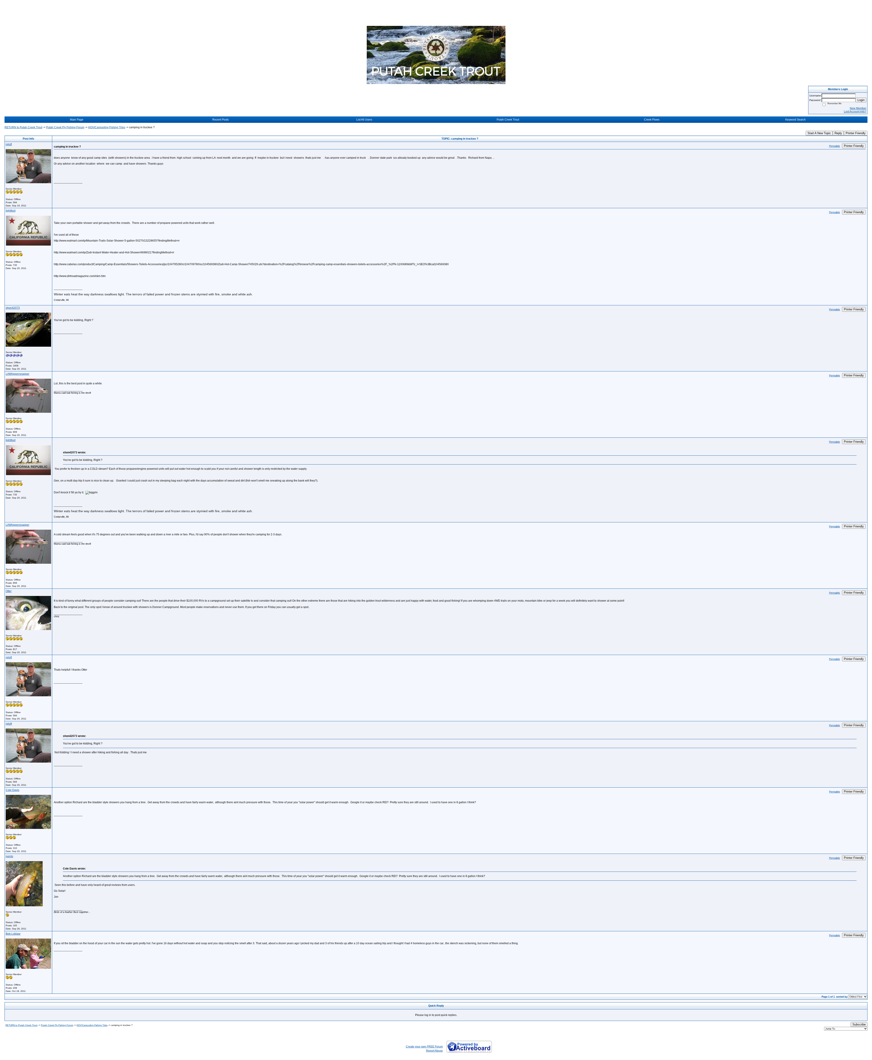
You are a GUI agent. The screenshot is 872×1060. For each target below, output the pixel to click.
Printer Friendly (856, 133)
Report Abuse (434, 1050)
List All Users (364, 119)
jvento (9, 856)
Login (861, 100)
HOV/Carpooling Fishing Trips (106, 127)
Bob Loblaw (13, 933)
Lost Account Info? (855, 111)
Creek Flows (651, 119)
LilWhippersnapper (17, 374)
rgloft (9, 144)
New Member (858, 108)
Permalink (834, 146)
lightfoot (10, 210)
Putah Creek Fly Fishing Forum (65, 127)
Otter (9, 591)
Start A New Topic (819, 133)
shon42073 (13, 307)
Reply (838, 133)
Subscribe (859, 1024)
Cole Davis (12, 790)
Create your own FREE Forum (424, 1046)
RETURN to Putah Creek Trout (23, 127)
